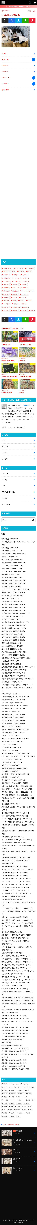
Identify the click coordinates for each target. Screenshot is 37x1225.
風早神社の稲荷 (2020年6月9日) (13, 1039)
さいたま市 (19, 268)
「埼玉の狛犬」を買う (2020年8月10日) (15, 887)
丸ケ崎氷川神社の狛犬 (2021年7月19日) (15, 753)
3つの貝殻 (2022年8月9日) (11, 694)
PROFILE (5, 84)
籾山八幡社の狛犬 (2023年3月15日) (14, 652)
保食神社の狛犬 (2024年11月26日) (14, 580)
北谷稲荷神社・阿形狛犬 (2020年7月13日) (16, 935)
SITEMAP (5, 90)
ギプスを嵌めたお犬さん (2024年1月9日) (16, 613)
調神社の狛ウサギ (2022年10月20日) (14, 670)
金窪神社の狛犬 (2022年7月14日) (13, 699)
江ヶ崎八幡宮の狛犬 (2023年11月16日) (15, 622)
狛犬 (6, 300)
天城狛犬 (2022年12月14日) (11, 661)
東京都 (31, 291)
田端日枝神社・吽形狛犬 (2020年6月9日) (16, 1033)
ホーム (4, 53)
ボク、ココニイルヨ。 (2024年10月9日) (15, 589)
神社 (16, 304)
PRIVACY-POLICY (8, 492)
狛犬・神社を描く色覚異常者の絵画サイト (20, 1220)
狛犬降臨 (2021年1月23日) (11, 804)
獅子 (21, 300)
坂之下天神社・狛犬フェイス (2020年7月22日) (18, 923)
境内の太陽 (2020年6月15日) (12, 985)
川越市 (6, 287)
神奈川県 (7, 304)
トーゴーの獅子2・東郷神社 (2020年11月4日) (17, 819)
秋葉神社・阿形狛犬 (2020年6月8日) (14, 1063)
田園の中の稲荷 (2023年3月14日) (13, 655)
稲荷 (24, 304)
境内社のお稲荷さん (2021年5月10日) (15, 768)
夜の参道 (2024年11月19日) (11, 586)
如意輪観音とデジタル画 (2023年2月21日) (16, 658)
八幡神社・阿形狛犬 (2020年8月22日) (15, 866)
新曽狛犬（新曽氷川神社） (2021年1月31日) (17, 792)
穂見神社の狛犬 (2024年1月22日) (13, 607)
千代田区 (7, 275)
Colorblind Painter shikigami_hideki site (19, 6)
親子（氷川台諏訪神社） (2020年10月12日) (17, 840)
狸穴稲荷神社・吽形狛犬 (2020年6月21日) (16, 965)
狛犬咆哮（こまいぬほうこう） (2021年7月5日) (18, 756)
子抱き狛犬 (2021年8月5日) (11, 747)
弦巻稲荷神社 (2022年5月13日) (12, 703)
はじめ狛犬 (30, 268)
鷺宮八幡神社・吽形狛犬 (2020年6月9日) (16, 1027)
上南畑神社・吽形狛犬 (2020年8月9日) (15, 890)
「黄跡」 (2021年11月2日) (11, 735)
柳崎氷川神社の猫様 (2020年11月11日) (15, 816)
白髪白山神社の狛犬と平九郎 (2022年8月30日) (18, 679)
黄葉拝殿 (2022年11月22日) (11, 664)
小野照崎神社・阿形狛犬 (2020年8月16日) (16, 878)
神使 (29, 300)
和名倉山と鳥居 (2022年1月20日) (13, 723)
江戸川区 (24, 294)
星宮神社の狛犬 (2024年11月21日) (14, 583)
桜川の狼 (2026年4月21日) (11, 548)
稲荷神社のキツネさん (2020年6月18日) (15, 977)
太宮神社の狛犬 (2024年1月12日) (13, 610)
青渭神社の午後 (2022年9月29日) (13, 676)
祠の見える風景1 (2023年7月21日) (14, 628)
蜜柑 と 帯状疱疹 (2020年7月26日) (15, 917)
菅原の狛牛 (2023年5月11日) (11, 643)
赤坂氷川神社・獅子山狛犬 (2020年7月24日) (17, 920)
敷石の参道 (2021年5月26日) (12, 762)
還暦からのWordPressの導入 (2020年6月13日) (18, 997)
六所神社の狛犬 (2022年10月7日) (13, 673)
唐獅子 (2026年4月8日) (10, 556)
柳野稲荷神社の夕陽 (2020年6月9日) (14, 1015)
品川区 (16, 278)
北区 (29, 271)
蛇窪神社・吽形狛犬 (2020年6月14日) (15, 989)
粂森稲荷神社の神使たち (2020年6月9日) (16, 1018)
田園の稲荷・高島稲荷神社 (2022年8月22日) (17, 685)
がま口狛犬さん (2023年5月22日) (13, 640)
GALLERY (5, 78)
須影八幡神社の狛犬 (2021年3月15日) (15, 783)
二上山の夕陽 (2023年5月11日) (12, 646)
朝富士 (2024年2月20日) (10, 598)
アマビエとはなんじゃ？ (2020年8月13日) (16, 881)
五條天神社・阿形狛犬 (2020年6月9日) (15, 1048)
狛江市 (23, 297)
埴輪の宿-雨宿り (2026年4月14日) (13, 554)
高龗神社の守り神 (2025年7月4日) (13, 562)
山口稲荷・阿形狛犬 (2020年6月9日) (14, 1036)
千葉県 (16, 275)
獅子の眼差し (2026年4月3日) (12, 560)
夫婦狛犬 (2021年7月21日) (11, 750)
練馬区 (6, 307)
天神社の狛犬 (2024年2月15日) (12, 601)
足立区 (6, 310)
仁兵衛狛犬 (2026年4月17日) (12, 551)
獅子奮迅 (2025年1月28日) (11, 574)
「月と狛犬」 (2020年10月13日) (13, 837)
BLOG (4, 440)
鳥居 (32, 310)
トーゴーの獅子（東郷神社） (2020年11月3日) (18, 822)
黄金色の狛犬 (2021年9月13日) (12, 741)
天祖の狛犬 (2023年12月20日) (12, 616)
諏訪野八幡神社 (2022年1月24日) (13, 720)
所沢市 (6, 291)
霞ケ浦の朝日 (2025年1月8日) (12, 577)
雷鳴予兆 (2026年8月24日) (11, 539)
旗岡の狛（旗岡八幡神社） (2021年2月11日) (17, 786)
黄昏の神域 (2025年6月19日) (12, 568)
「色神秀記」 (26, 405)
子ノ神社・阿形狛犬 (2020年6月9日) (14, 1051)
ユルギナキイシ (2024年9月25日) (13, 592)
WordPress (7, 268)
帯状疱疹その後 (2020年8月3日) (13, 899)
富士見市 (7, 281)
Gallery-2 (5, 479)
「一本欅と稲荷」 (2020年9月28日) (14, 842)
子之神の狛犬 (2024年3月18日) (12, 595)
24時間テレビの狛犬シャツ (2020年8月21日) (17, 869)
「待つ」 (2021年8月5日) (10, 744)
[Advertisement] (19, 176)
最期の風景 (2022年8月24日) (12, 682)
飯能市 (24, 310)
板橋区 (6, 294)
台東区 (25, 275)
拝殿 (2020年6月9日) (9, 1042)
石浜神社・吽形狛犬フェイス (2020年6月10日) (18, 1000)
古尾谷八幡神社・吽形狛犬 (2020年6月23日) (17, 962)
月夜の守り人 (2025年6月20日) (12, 565)
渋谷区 (6, 297)
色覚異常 (16, 307)
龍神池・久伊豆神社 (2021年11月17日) (15, 729)
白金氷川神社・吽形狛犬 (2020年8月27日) (16, 857)
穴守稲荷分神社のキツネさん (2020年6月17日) (18, 980)
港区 (15, 297)
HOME (4, 486)
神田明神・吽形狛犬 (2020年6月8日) (14, 1060)
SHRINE (5, 66)
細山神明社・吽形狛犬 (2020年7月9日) (15, 938)
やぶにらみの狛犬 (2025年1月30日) (14, 571)
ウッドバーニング (9, 271)
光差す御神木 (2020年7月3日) (12, 953)
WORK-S (5, 72)
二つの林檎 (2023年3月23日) (12, 649)
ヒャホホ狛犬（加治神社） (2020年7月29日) (17, 908)
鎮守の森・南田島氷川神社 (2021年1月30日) (17, 795)
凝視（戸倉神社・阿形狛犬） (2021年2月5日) (17, 789)
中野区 (21, 271)
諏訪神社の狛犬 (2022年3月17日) (13, 708)
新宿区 (15, 291)
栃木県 (15, 294)
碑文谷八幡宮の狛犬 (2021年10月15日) (15, 738)
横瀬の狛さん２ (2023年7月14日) (13, 631)
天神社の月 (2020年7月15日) (12, 932)
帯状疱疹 (16, 287)
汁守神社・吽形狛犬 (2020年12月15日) (15, 813)
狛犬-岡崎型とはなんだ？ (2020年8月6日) (16, 893)
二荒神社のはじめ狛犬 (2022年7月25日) (15, 697)
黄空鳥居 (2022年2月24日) (11, 711)
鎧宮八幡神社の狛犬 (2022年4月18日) (15, 705)
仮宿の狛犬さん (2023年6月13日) (13, 637)
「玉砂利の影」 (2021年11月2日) (13, 732)
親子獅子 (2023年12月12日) (11, 619)
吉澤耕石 (7, 278)
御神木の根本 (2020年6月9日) (12, 1045)
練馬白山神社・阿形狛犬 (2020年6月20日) (16, 968)
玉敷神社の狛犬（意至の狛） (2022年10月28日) (18, 667)
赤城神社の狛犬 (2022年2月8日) (13, 717)
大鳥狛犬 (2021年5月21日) (11, 765)
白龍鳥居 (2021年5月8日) (10, 771)
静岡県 (15, 310)
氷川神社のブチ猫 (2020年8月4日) (13, 896)
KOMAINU (5, 60)
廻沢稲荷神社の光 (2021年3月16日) (14, 780)
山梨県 (26, 281)
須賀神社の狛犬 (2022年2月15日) (13, 714)
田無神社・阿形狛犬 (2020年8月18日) (15, 875)
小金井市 (17, 281)
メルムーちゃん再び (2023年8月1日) (14, 625)
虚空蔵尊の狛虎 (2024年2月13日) (13, 604)
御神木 (25, 287)
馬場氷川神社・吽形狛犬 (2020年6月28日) (16, 956)
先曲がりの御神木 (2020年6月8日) (13, 1066)
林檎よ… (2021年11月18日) (11, 726)
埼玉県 (26, 278)
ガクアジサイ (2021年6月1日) (12, 759)
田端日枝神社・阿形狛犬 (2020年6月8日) (16, 1069)
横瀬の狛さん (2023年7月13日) (12, 634)
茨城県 (26, 307)
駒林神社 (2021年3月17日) (11, 777)
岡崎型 (6, 284)
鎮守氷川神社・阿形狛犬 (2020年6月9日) (16, 1030)
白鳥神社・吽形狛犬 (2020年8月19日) (15, 872)
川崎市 (24, 284)
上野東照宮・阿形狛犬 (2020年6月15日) (15, 983)
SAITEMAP (6, 504)
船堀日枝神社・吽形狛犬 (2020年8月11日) (16, 884)
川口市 (15, 284)
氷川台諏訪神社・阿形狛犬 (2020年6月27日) (17, 959)
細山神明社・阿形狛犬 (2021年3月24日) (15, 774)
